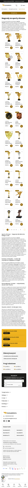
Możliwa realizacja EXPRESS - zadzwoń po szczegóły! (14, 1)
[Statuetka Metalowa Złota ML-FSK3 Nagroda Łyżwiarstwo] (9, 37)
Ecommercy (17, 478)
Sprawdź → (6, 333)
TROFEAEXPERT (17, 82)
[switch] (3, 481)
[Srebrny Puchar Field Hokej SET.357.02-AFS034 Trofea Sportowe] (19, 155)
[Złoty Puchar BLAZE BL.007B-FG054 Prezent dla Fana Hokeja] (19, 135)
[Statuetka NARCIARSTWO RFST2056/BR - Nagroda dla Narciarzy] (19, 214)
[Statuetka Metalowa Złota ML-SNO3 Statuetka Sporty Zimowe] (19, 37)
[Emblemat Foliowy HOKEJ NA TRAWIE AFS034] (9, 135)
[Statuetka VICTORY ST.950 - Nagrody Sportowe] (9, 96)
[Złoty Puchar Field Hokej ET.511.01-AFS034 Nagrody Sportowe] (9, 194)
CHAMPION (7, 101)
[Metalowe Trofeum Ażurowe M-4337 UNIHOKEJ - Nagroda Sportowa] (19, 76)
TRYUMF (6, 42)
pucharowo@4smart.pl (11, 418)
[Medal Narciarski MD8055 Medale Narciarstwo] (19, 116)
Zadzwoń (20, 486)
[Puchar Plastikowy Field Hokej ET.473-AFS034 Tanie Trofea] (19, 175)
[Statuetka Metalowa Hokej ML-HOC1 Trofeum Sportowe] (19, 57)
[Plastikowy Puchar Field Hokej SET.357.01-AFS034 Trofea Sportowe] (9, 155)
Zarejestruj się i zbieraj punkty (11, 356)
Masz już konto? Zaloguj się (10, 358)
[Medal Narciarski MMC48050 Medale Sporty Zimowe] (9, 57)
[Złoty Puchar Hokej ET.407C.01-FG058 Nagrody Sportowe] (9, 175)
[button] (23, 5)
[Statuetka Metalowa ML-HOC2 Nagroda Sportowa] (9, 76)
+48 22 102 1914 (8, 446)
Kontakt (8, 486)
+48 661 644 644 (9, 416)
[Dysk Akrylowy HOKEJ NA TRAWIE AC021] (9, 116)
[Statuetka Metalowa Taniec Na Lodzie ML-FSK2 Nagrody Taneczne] (19, 194)
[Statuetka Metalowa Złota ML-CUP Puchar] (19, 96)
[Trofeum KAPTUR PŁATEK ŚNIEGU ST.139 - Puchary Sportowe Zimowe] (9, 214)
